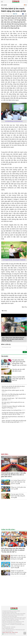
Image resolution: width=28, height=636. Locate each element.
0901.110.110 (15, 632)
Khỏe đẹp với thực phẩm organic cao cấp (13, 390)
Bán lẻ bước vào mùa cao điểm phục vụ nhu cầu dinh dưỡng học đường (18, 557)
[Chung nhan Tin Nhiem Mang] (8, 633)
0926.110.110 (8, 632)
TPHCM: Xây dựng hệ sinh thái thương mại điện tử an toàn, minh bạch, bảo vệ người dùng (18, 565)
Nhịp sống (4, 454)
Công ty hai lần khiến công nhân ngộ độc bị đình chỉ (18, 378)
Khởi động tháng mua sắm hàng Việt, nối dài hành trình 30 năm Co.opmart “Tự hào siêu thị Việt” (13, 550)
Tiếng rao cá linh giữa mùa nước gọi (18, 488)
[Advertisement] (14, 439)
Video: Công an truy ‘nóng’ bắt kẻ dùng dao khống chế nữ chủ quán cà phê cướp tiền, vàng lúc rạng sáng (13, 339)
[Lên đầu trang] (24, 633)
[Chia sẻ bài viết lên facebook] (23, 14)
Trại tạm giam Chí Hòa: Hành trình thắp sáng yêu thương (18, 495)
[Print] (26, 14)
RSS (26, 4)
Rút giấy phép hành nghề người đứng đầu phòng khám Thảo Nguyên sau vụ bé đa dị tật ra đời (13, 363)
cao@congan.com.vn (9, 628)
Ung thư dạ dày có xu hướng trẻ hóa (11, 410)
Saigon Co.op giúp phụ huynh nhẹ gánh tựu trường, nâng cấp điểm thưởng (19, 572)
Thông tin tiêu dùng (8, 529)
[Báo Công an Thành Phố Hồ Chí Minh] (15, 1)
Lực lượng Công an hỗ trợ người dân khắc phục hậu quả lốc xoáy (18, 482)
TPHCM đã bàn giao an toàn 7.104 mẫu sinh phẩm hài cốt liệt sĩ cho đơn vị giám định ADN (13, 474)
